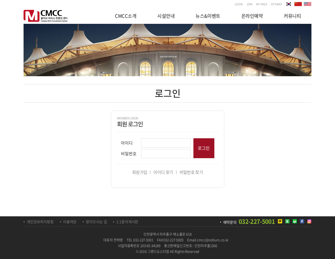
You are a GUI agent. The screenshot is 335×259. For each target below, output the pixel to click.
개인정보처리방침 (40, 221)
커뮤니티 (292, 15)
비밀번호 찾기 (191, 172)
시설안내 (166, 15)
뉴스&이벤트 (208, 15)
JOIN (250, 4)
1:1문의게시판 (127, 221)
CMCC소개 (125, 15)
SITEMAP (276, 4)
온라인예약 (252, 15)
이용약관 (69, 221)
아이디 (127, 143)
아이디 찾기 (163, 172)
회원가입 (139, 172)
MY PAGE (261, 4)
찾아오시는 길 (96, 221)
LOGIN (239, 4)
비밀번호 (129, 153)
